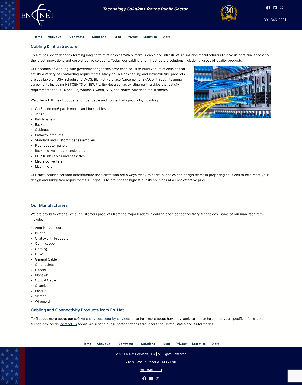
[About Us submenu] (66, 37)
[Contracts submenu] (88, 37)
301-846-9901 (275, 20)
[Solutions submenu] (111, 37)
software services (88, 319)
